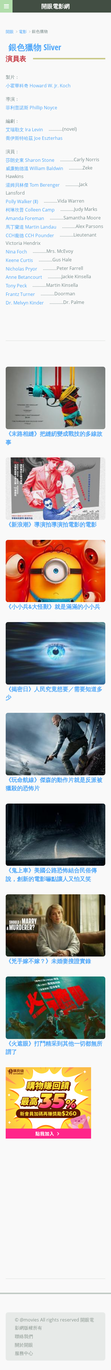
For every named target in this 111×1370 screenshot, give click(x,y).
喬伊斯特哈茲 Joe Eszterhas (34, 138)
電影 (23, 31)
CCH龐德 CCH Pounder (30, 235)
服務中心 (24, 1353)
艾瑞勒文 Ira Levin (24, 129)
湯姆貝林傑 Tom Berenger (33, 185)
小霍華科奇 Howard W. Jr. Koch (38, 85)
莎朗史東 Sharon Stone (30, 160)
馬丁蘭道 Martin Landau (31, 227)
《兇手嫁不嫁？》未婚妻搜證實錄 (48, 961)
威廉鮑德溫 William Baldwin (34, 168)
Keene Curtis (19, 260)
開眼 (10, 31)
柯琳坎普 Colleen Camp (30, 210)
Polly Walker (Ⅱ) (22, 201)
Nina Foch (16, 252)
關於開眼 (24, 1344)
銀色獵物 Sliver (35, 47)
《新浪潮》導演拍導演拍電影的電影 (51, 524)
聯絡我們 (24, 1336)
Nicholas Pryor (21, 268)
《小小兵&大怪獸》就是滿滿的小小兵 (53, 606)
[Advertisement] (55, 1197)
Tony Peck (16, 286)
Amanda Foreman (25, 218)
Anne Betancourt (24, 277)
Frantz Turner (20, 294)
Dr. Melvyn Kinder (25, 302)
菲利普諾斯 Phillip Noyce (31, 107)
